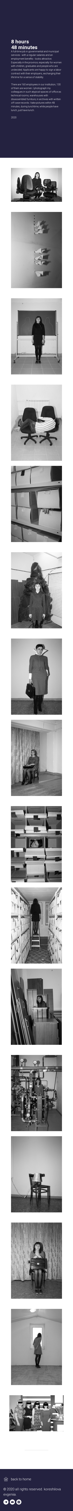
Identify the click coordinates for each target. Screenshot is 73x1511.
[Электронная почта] (12, 1502)
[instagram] (18, 1502)
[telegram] (5, 1502)
